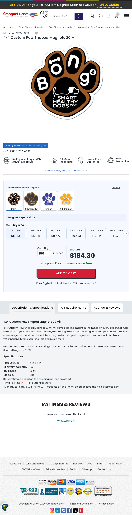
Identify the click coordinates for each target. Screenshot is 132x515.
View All (116, 187)
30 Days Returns (58, 463)
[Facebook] (69, 510)
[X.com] (75, 510)
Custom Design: (76, 263)
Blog (100, 463)
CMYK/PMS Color (31, 469)
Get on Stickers (5, 508)
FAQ (90, 463)
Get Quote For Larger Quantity (24, 145)
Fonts (73, 469)
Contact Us (104, 469)
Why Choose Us (35, 463)
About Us (15, 463)
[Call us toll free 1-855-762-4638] (92, 16)
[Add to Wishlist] (36, 33)
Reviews (78, 463)
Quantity (42, 248)
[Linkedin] (57, 510)
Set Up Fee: (47, 263)
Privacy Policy (106, 503)
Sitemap (87, 469)
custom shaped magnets (72, 335)
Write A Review (66, 421)
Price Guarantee (55, 469)
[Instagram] (52, 510)
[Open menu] (126, 15)
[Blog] (63, 510)
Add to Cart (66, 273)
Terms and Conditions (81, 503)
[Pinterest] (81, 510)
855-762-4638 (21, 151)
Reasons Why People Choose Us (64, 170)
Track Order (115, 463)
